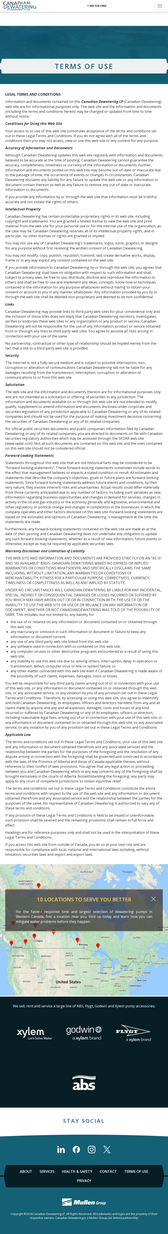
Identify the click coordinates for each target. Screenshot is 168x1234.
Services (47, 1171)
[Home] (19, 6)
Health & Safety (77, 1171)
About (26, 1171)
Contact (108, 1171)
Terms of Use (136, 1171)
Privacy (84, 1180)
